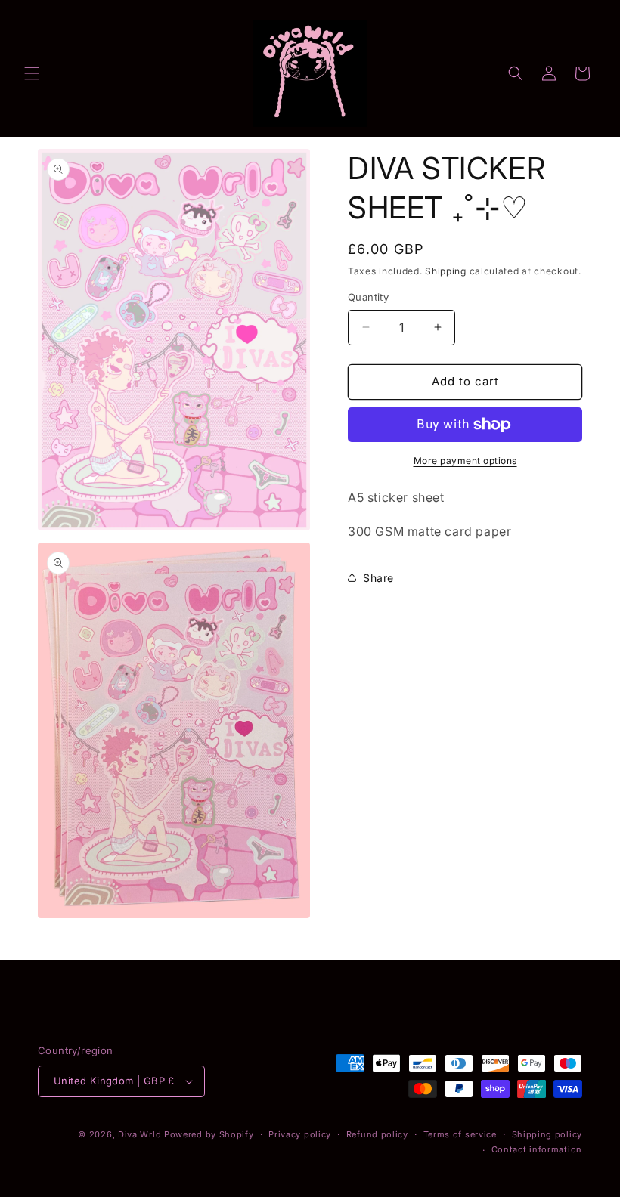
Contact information (536, 1149)
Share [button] (378, 577)
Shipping (446, 271)
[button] (31, 73)
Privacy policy (299, 1134)
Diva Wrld (139, 1134)
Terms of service (460, 1134)
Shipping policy (547, 1134)
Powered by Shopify (209, 1134)
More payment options (465, 460)
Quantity (368, 297)
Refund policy (377, 1134)
